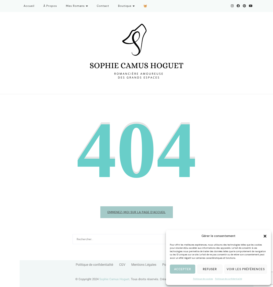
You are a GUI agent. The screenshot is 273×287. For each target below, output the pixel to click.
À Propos (50, 6)
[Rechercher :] (131, 239)
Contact (103, 6)
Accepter (182, 269)
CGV (122, 265)
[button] (265, 236)
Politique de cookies (203, 278)
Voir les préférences (246, 269)
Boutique (125, 6)
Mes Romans (75, 6)
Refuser (210, 269)
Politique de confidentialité (228, 278)
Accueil (29, 6)
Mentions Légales (143, 265)
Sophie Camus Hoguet (114, 279)
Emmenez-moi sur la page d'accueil (137, 212)
